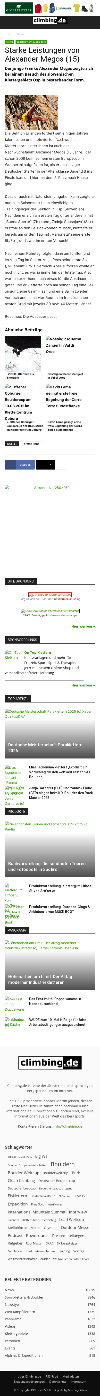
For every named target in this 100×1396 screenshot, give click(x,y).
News (20, 34)
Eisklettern (17, 1195)
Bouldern (63, 1164)
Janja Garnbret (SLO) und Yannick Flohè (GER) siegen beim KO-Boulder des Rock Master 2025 (61, 793)
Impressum (78, 1382)
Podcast (15, 1235)
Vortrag (78, 1251)
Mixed (36, 1228)
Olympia (51, 1227)
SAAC (50, 1243)
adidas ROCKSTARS (20, 1156)
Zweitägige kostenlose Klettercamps (54, 615)
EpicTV (80, 1196)
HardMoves (55, 1204)
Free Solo (37, 1204)
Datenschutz (57, 1382)
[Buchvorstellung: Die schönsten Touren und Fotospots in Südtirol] (50, 849)
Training (64, 1251)
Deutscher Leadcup (22, 1188)
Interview (78, 1211)
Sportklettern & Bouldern (31, 41)
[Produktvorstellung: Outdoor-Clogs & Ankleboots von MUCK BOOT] (14, 917)
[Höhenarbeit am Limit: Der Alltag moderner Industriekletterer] (50, 965)
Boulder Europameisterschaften (27, 1165)
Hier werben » (83, 626)
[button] (8, 22)
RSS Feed (52, 1376)
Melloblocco (17, 1227)
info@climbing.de (68, 1126)
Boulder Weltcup (23, 1172)
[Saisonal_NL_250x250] (50, 530)
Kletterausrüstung (69, 599)
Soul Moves (15, 1251)
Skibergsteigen (67, 1243)
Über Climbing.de (29, 1376)
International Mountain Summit (37, 1212)
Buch (76, 1172)
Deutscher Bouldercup (56, 1180)
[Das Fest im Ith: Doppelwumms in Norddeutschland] (14, 1012)
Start (8, 34)
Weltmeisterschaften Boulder (29, 1259)
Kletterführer (30, 1220)
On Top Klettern (37, 652)
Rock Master (34, 1243)
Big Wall (42, 1156)
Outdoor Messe (75, 1227)
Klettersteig (49, 1220)
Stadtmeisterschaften (40, 1251)
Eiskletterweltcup (43, 1196)
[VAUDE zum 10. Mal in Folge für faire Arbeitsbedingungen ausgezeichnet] (14, 1024)
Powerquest (37, 1235)
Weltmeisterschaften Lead (71, 1259)
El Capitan (65, 1196)
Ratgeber (15, 1243)
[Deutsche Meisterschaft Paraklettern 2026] (50, 734)
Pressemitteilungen (68, 1235)
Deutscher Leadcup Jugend (56, 1188)
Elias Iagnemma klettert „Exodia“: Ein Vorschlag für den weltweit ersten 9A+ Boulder (60, 772)
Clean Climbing (21, 1180)
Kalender (13, 1220)
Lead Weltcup (71, 1219)
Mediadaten (71, 1376)
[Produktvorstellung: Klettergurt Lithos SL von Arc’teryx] (14, 901)
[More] (62, 465)
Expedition (18, 1203)
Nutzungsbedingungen (29, 1382)
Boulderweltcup (55, 1173)
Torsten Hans (30, 444)
